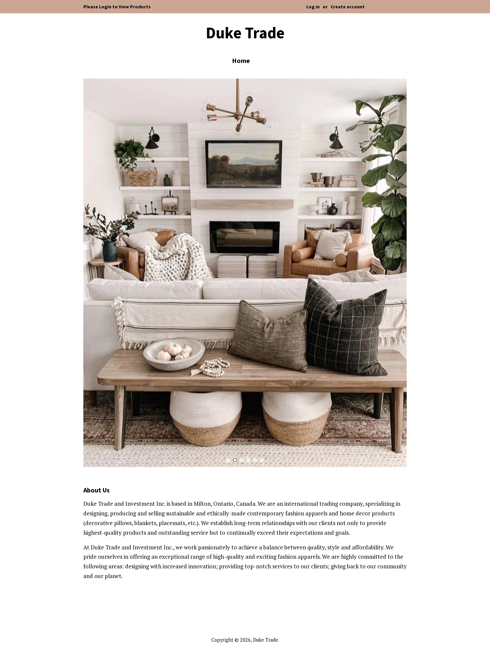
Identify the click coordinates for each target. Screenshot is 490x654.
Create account (348, 7)
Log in (313, 7)
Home (241, 60)
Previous (97, 273)
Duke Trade (245, 33)
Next (392, 273)
